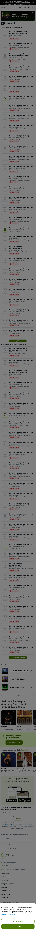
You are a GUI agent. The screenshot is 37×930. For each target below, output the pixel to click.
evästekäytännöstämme (8, 914)
